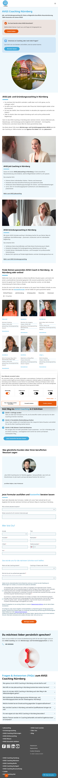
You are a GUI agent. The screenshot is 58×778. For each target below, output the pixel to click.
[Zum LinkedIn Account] (13, 746)
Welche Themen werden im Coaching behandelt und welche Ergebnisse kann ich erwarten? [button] (28, 718)
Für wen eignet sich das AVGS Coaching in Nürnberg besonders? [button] (24, 713)
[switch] (22, 393)
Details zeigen (50, 398)
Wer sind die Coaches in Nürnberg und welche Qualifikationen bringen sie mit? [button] (27, 708)
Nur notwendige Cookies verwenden (10, 403)
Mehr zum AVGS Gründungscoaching (15, 259)
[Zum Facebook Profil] (4, 746)
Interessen (50, 293)
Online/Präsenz (7, 293)
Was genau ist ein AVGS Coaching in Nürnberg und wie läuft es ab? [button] (24, 683)
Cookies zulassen (47, 403)
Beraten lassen (12, 49)
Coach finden (11, 31)
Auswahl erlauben (29, 403)
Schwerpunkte (31, 293)
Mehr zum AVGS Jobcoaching (13, 193)
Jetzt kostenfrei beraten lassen (16, 438)
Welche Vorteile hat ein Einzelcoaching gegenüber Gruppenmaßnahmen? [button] (27, 703)
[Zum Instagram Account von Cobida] (8, 746)
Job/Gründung (19, 293)
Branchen (41, 293)
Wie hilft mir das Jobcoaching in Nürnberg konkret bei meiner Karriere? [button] (26, 687)
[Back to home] (5, 3)
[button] (55, 3)
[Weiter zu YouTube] (17, 746)
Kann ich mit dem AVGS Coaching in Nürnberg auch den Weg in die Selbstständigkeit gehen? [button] (25, 692)
